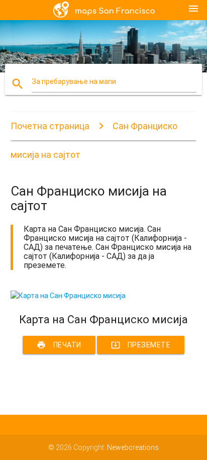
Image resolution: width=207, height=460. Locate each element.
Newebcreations (133, 447)
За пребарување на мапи (74, 81)
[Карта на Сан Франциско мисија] (68, 296)
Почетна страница (50, 126)
